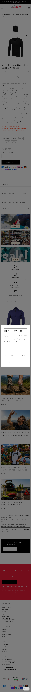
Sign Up (24, 355)
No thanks (7, 362)
